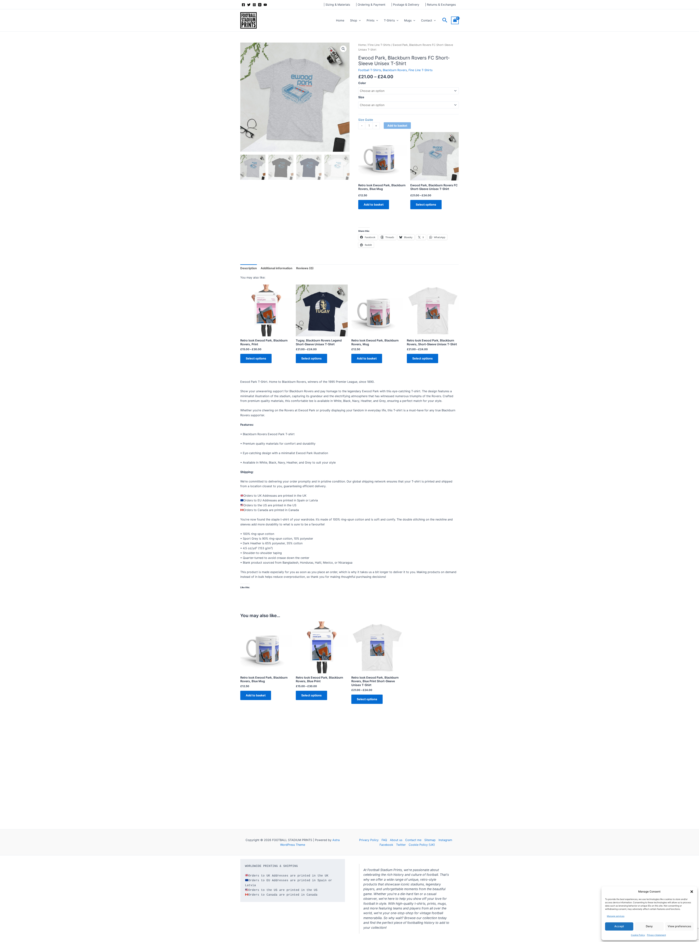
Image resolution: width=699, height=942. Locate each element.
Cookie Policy (638, 935)
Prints (370, 20)
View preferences (679, 926)
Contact (426, 20)
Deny (649, 926)
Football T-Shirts (369, 70)
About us (396, 840)
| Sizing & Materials (337, 4)
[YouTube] (265, 4)
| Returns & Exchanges (440, 4)
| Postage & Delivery (405, 4)
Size (361, 97)
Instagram (445, 840)
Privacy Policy (369, 840)
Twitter (401, 844)
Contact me (413, 840)
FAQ (384, 840)
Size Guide (365, 120)
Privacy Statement (656, 935)
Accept (619, 926)
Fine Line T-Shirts (379, 45)
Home (340, 20)
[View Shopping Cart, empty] (455, 20)
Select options (426, 204)
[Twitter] (248, 4)
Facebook (386, 844)
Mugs (408, 20)
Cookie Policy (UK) (422, 844)
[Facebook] (243, 4)
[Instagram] (254, 4)
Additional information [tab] (276, 268)
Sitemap (430, 840)
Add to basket (397, 125)
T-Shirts (389, 20)
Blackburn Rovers (395, 70)
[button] (692, 891)
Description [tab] (248, 268)
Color (362, 83)
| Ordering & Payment (370, 4)
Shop (353, 20)
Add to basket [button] (374, 204)
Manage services (615, 916)
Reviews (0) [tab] (305, 268)
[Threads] (259, 4)
